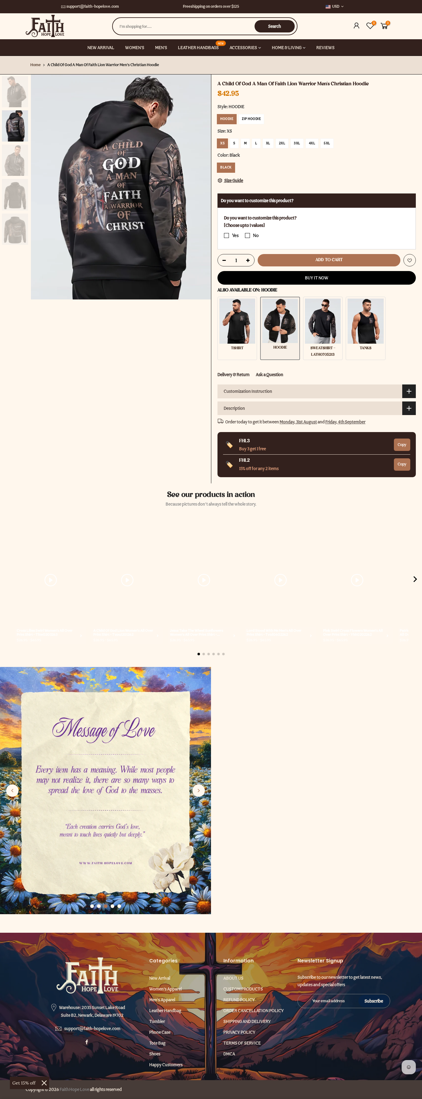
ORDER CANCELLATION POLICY (253, 1010)
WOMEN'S (134, 47)
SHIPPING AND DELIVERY (247, 1021)
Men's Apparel (162, 999)
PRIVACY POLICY (239, 1032)
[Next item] (415, 580)
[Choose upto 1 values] (244, 225)
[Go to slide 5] (119, 906)
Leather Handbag (165, 1010)
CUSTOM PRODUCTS (243, 989)
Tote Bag (157, 1043)
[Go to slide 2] (99, 906)
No (256, 235)
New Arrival (159, 978)
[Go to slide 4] (112, 906)
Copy (402, 444)
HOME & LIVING (287, 47)
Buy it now (316, 277)
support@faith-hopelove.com (92, 6)
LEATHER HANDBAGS (201, 45)
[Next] (200, 187)
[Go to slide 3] (106, 906)
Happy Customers (166, 1064)
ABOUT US (233, 978)
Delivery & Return (233, 374)
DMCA (229, 1053)
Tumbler (157, 1021)
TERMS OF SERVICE (242, 1043)
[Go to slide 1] (92, 906)
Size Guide (233, 180)
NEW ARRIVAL (100, 47)
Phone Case (160, 1032)
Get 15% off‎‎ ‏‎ (24, 1083)
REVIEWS (325, 47)
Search (274, 26)
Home (35, 64)
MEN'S (161, 47)
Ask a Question (269, 374)
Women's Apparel (165, 989)
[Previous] (41, 187)
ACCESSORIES (243, 47)
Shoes (154, 1053)
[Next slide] (198, 790)
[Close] (44, 1083)
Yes (235, 235)
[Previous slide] (12, 790)
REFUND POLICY (239, 999)
